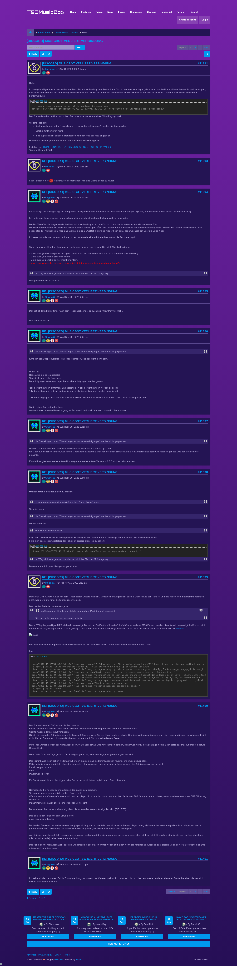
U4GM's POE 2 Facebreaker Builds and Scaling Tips (191, 918)
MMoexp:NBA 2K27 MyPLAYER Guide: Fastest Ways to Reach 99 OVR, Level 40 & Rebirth (96, 919)
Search (195, 12)
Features (86, 12)
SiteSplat (58, 960)
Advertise (31, 954)
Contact (151, 12)
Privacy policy (45, 954)
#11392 (203, 63)
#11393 (203, 161)
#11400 (203, 705)
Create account (187, 19)
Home (73, 12)
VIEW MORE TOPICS (119, 943)
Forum (121, 12)
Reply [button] (33, 54)
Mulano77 (50, 69)
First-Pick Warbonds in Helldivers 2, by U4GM (143, 918)
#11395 (203, 291)
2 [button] (195, 47)
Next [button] (206, 47)
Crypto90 (50, 197)
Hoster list (166, 12)
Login (205, 19)
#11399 (203, 577)
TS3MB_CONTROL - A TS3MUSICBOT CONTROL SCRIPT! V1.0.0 (77, 147)
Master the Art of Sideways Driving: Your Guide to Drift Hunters (49, 919)
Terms (66, 954)
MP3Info (179, 628)
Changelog (136, 12)
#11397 (203, 421)
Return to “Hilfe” (36, 898)
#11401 (203, 858)
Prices (99, 12)
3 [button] (200, 47)
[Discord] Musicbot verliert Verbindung (65, 41)
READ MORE (48, 936)
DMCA (57, 954)
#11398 (203, 472)
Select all (41, 101)
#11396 (203, 331)
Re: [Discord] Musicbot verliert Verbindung (80, 161)
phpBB (79, 960)
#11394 (203, 192)
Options (171, 891)
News (110, 12)
